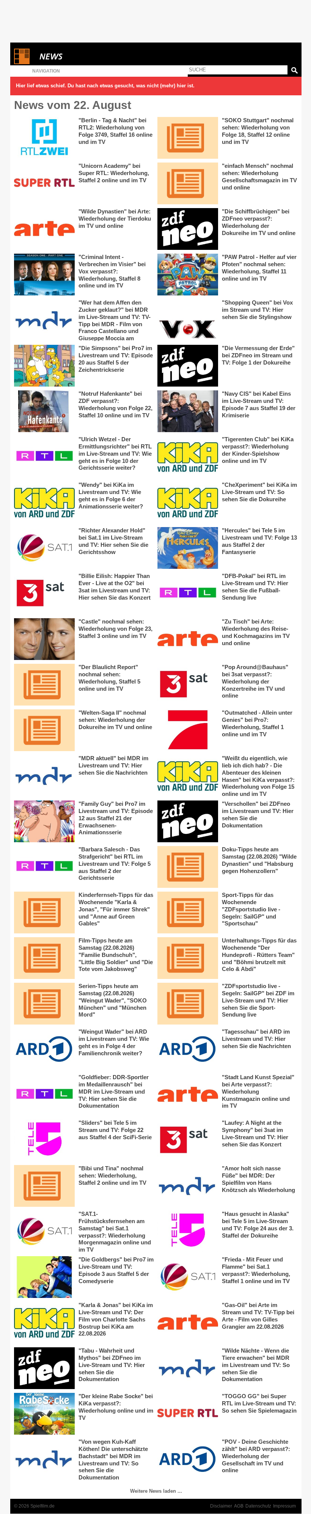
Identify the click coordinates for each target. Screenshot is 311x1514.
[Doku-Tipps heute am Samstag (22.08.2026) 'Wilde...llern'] (187, 867)
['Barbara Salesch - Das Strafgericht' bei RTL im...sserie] (44, 867)
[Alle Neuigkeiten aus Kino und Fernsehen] (78, 56)
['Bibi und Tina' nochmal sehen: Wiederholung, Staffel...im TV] (44, 1186)
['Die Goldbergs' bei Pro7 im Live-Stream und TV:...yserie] (44, 1277)
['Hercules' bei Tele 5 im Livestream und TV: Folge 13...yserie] (187, 548)
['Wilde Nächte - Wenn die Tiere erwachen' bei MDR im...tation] (187, 1368)
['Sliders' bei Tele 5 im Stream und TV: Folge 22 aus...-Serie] (44, 1140)
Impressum (284, 1506)
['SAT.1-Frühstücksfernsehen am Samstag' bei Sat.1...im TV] (44, 1231)
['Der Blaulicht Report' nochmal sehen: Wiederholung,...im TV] (44, 685)
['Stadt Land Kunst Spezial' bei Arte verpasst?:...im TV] (187, 1095)
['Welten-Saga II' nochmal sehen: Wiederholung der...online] (44, 730)
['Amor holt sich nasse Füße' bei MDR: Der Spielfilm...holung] (187, 1186)
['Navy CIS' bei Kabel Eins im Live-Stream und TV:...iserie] (187, 411)
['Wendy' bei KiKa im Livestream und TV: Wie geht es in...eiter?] (44, 502)
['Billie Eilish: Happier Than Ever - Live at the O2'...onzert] (44, 593)
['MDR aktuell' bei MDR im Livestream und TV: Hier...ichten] (44, 776)
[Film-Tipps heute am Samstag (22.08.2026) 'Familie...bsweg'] (44, 958)
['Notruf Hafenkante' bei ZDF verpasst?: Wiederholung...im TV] (44, 411)
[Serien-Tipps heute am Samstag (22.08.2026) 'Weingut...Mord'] (44, 1004)
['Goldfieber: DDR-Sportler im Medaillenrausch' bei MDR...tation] (44, 1095)
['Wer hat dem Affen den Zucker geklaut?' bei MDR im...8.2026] (44, 320)
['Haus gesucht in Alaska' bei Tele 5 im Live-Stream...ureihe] (187, 1231)
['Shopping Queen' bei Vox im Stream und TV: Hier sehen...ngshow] (187, 320)
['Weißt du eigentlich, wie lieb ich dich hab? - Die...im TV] (187, 776)
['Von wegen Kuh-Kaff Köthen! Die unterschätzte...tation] (44, 1459)
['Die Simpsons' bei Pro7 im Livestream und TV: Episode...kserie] (44, 366)
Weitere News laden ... (156, 1491)
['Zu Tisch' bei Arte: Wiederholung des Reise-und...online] (187, 639)
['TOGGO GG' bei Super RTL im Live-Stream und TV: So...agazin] (187, 1414)
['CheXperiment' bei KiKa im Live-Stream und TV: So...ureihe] (187, 502)
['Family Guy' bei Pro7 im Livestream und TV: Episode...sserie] (44, 821)
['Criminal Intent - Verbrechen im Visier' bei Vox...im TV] (44, 274)
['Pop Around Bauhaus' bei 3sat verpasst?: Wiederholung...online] (187, 685)
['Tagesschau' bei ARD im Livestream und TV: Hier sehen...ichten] (187, 1049)
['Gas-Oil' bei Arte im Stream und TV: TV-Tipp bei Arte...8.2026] (187, 1322)
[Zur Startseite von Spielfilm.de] (22, 62)
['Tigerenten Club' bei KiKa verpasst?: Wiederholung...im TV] (187, 457)
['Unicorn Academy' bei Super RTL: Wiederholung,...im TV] (44, 183)
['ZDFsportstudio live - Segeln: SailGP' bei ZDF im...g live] (187, 1004)
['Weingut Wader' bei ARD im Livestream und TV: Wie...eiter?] (44, 1049)
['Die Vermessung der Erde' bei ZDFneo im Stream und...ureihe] (187, 366)
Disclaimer (221, 1506)
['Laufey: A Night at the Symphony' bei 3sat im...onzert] (187, 1140)
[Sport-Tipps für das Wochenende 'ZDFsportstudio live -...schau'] (187, 912)
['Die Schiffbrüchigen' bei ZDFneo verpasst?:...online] (187, 229)
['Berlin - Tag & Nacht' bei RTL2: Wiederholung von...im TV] (44, 138)
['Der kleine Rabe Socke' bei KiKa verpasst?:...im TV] (44, 1414)
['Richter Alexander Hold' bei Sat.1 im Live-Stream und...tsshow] (44, 548)
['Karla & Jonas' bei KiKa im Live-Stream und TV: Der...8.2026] (44, 1322)
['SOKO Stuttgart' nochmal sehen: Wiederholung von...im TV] (187, 138)
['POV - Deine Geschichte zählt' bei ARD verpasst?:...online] (187, 1459)
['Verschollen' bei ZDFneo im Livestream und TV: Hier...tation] (187, 821)
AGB (238, 1506)
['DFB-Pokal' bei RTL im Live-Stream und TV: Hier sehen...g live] (187, 593)
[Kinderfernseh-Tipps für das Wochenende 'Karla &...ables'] (44, 912)
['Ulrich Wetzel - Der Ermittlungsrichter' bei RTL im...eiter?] (44, 457)
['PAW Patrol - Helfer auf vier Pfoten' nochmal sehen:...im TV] (187, 274)
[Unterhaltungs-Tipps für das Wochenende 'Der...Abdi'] (187, 958)
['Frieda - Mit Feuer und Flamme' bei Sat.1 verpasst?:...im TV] (187, 1277)
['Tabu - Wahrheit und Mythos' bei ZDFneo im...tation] (44, 1368)
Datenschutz (258, 1506)
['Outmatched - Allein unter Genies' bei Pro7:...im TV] (187, 730)
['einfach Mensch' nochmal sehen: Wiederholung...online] (187, 183)
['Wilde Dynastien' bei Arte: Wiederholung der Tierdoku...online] (44, 229)
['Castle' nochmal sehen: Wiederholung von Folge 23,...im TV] (44, 639)
